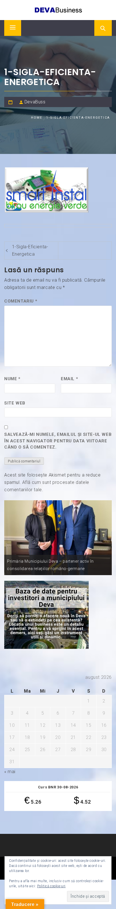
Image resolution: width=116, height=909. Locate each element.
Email (69, 378)
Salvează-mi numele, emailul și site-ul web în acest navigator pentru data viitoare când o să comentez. (57, 441)
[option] (58, 537)
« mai (9, 771)
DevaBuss (35, 102)
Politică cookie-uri (51, 886)
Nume (12, 378)
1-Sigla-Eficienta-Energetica (30, 250)
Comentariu (20, 301)
